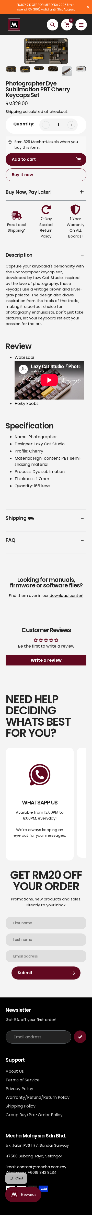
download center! (66, 595)
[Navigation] (81, 24)
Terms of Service (23, 1080)
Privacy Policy (19, 1089)
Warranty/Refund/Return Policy (38, 1097)
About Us (15, 1071)
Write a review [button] (46, 660)
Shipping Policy (21, 1106)
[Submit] (80, 1036)
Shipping (14, 111)
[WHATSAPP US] (40, 804)
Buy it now (22, 175)
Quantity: (23, 124)
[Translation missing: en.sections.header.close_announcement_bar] (88, 7)
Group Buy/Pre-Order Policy (34, 1115)
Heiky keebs (27, 403)
